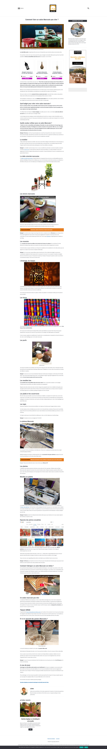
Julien (32, 688)
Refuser (86, 747)
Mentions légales (51, 738)
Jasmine (48, 236)
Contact (58, 738)
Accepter (81, 747)
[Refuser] (105, 747)
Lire (30, 729)
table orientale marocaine (26, 158)
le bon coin (26, 149)
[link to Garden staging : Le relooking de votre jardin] (30, 709)
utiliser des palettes (25, 507)
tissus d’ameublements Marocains (33, 612)
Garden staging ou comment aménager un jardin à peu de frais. (34, 682)
